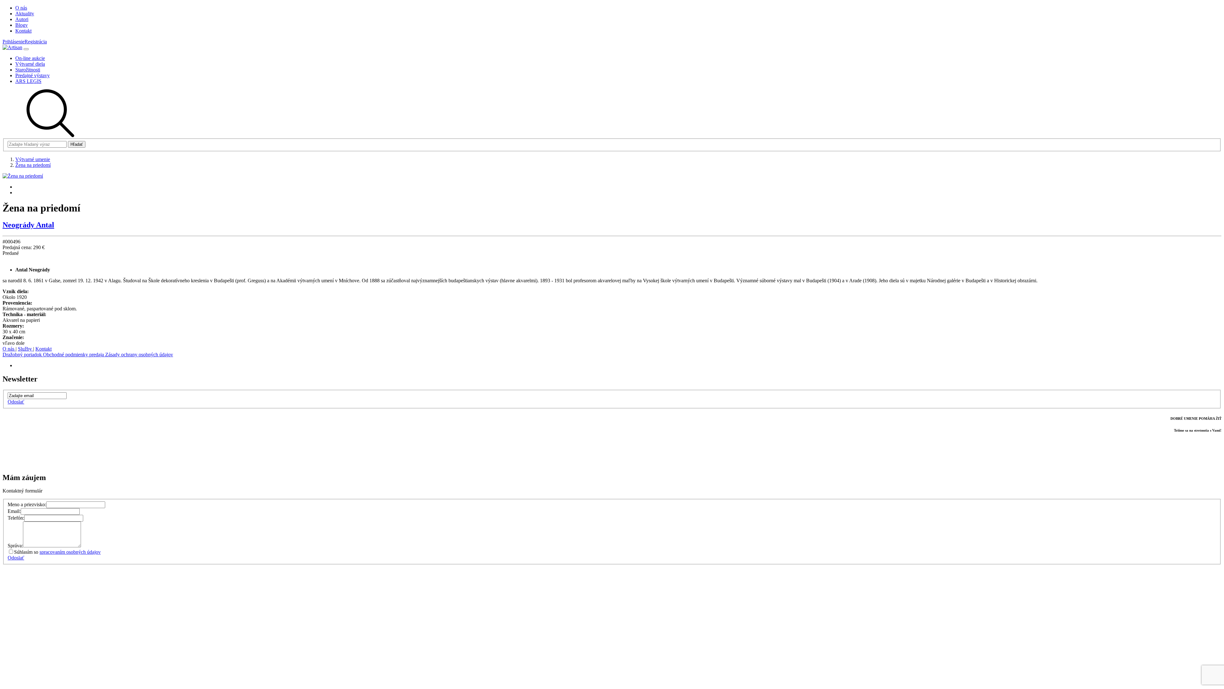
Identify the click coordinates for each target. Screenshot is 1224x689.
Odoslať (16, 401)
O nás (9, 349)
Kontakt (43, 349)
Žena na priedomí (33, 165)
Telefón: (16, 518)
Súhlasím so (57, 552)
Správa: (15, 545)
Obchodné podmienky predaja (74, 354)
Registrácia (36, 41)
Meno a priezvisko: (27, 504)
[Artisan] (12, 47)
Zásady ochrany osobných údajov (139, 354)
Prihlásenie (14, 41)
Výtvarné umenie (32, 159)
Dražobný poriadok (23, 354)
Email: (14, 511)
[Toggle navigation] (26, 49)
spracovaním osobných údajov (70, 552)
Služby (25, 349)
